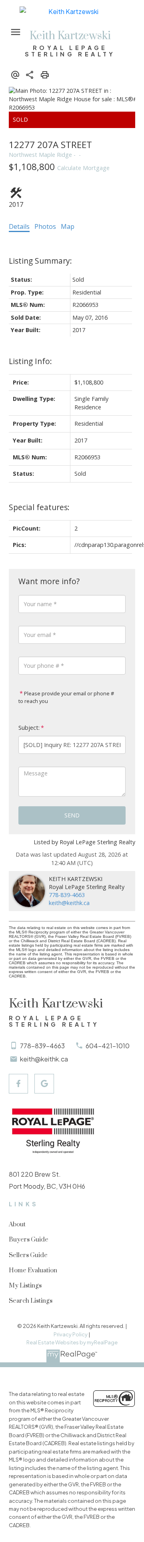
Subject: (29, 727)
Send (72, 815)
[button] (18, 1083)
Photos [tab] (45, 226)
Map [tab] (67, 226)
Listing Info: (30, 361)
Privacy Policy (71, 1334)
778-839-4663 (67, 895)
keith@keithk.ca (69, 903)
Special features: (39, 507)
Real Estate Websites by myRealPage (72, 1342)
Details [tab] (19, 226)
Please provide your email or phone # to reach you (66, 697)
